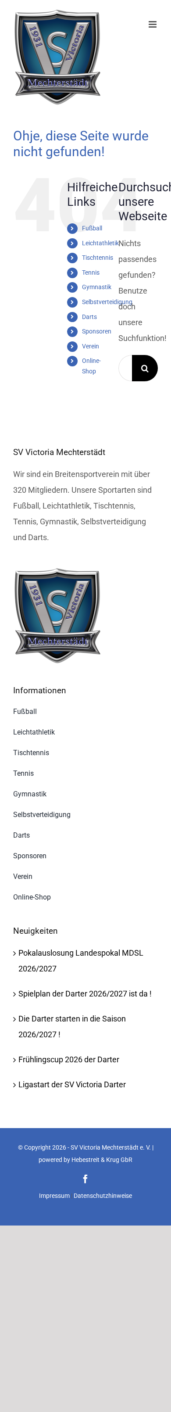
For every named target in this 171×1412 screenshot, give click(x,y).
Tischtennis (97, 257)
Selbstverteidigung (107, 301)
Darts (89, 316)
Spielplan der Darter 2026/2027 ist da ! (85, 993)
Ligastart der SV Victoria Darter (72, 1084)
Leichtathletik (100, 243)
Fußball (92, 228)
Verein (90, 346)
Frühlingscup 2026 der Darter (68, 1059)
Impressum (54, 1195)
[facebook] (85, 1179)
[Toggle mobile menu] (153, 24)
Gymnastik (96, 286)
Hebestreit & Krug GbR (101, 1159)
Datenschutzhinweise (103, 1195)
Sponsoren (96, 331)
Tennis (91, 272)
